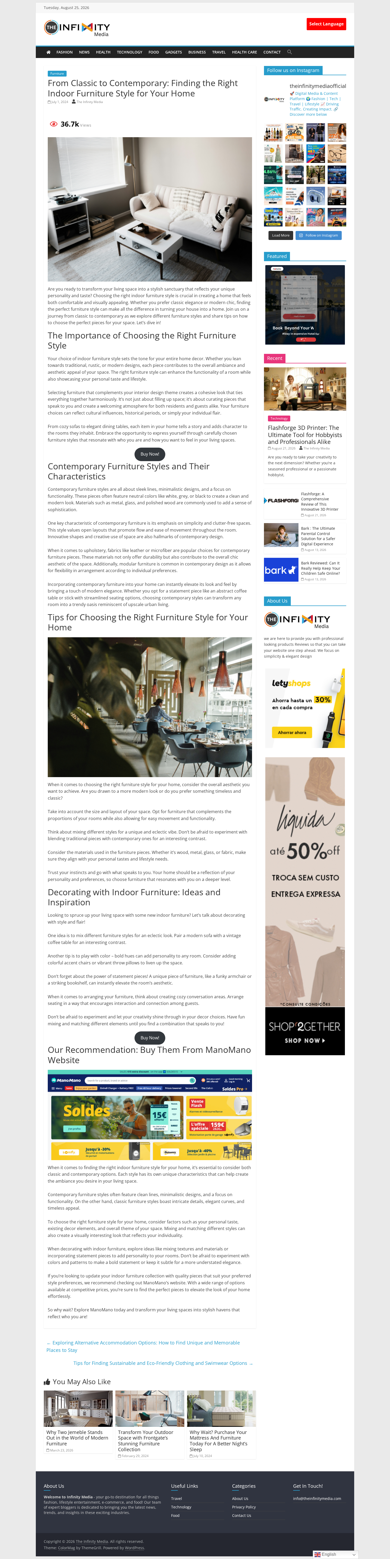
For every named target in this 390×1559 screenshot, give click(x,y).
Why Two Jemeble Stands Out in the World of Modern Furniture (77, 1438)
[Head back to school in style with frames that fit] (337, 153)
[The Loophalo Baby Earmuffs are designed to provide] (315, 196)
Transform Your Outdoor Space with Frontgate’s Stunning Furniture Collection (145, 1441)
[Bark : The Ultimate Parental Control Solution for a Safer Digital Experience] (281, 525)
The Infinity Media (90, 102)
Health (103, 52)
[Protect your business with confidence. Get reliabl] (294, 175)
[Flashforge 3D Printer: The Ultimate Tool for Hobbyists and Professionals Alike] (305, 370)
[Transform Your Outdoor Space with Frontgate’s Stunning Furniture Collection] (149, 1394)
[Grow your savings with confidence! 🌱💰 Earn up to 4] (273, 175)
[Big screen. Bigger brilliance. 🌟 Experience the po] (337, 196)
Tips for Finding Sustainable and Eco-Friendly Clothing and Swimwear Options (163, 1363)
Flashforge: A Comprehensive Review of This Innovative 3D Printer (320, 501)
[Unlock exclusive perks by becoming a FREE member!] (337, 175)
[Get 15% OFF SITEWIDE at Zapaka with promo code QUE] (273, 153)
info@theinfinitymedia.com (317, 1498)
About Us (240, 1498)
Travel (219, 52)
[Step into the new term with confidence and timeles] (315, 175)
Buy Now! (150, 454)
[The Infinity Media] (48, 52)
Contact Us (241, 1515)
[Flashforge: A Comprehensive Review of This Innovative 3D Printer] (281, 491)
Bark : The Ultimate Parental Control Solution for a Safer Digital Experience (318, 536)
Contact (272, 52)
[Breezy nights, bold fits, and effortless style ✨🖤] (315, 132)
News (84, 52)
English (328, 1554)
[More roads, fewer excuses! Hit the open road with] (315, 153)
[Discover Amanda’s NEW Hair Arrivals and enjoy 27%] (337, 132)
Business (197, 52)
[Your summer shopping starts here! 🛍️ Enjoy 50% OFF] (273, 196)
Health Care (244, 52)
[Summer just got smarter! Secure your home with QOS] (273, 217)
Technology (129, 52)
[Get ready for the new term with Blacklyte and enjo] (294, 153)
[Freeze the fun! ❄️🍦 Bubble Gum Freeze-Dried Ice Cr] (315, 217)
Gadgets (173, 52)
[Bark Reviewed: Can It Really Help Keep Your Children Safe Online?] (281, 560)
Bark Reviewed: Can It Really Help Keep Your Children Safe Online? (320, 568)
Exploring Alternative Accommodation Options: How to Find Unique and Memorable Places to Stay (143, 1346)
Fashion (65, 52)
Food (154, 52)
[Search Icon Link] (290, 52)
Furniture (57, 73)
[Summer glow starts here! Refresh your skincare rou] (294, 217)
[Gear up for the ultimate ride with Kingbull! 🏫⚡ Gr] (294, 132)
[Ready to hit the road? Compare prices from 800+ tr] (294, 196)
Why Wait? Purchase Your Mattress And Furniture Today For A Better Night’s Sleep (219, 1441)
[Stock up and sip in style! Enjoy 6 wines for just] (273, 132)
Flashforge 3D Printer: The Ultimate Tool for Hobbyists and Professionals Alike (305, 435)
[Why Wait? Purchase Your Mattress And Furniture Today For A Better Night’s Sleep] (221, 1394)
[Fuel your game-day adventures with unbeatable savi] (337, 217)
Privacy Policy (244, 1506)
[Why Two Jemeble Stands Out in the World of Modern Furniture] (78, 1394)
